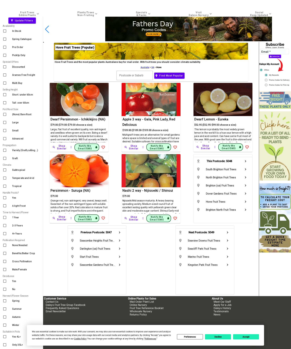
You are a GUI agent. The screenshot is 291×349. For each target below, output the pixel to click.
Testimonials (221, 311)
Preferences (190, 337)
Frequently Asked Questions (62, 308)
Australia (145, 67)
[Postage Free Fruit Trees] (275, 100)
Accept (246, 337)
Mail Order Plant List (142, 301)
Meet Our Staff (222, 301)
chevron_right (246, 161)
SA (152, 67)
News (217, 314)
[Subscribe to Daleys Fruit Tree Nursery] (275, 65)
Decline (218, 337)
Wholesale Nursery (141, 311)
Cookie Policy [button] (80, 339)
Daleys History (222, 308)
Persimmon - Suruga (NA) (71, 190)
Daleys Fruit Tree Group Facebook (66, 305)
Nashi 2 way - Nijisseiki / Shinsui (147, 190)
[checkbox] (21, 31)
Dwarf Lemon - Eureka (211, 119)
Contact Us (52, 301)
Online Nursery (138, 305)
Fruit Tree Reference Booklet (147, 308)
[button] (183, 39)
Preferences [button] (150, 339)
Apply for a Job (223, 305)
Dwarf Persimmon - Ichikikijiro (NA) (78, 119)
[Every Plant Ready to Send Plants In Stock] (275, 146)
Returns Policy (138, 314)
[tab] (29, 14)
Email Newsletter (56, 311)
